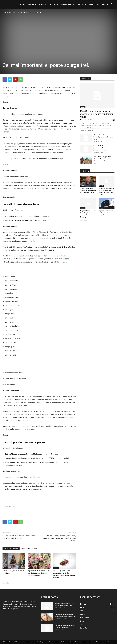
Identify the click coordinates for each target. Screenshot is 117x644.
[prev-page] (4, 582)
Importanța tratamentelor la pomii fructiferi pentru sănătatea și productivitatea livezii (39, 573)
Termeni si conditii (87, 642)
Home (5, 13)
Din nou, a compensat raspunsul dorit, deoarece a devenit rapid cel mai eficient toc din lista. (59, 538)
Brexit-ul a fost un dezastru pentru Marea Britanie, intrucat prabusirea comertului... (103, 148)
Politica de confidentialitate (69, 642)
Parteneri (35, 642)
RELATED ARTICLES (11, 549)
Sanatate (93, 4)
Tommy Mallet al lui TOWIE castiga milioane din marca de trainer (88, 190)
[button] (111, 5)
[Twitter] (10, 79)
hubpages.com (61, 262)
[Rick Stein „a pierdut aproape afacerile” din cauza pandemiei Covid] (97, 95)
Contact (27, 642)
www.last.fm (10, 507)
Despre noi (43, 642)
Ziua (81, 120)
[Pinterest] (15, 79)
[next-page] (7, 582)
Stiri (104, 4)
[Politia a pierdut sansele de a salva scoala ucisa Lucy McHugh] (47, 617)
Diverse (11, 13)
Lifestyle (81, 4)
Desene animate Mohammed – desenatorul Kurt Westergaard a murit (19, 537)
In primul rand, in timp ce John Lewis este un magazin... (106, 213)
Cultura (52, 4)
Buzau (41, 4)
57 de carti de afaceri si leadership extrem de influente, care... (103, 137)
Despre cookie (54, 642)
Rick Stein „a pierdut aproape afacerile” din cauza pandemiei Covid (96, 114)
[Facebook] (5, 79)
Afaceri (31, 4)
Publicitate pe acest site (102, 642)
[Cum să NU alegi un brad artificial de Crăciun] (14, 561)
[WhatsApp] (20, 79)
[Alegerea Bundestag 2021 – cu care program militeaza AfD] (47, 606)
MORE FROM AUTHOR (29, 549)
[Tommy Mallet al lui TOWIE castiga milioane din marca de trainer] (88, 181)
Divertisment (66, 4)
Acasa (22, 4)
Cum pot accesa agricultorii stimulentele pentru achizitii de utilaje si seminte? (103, 159)
